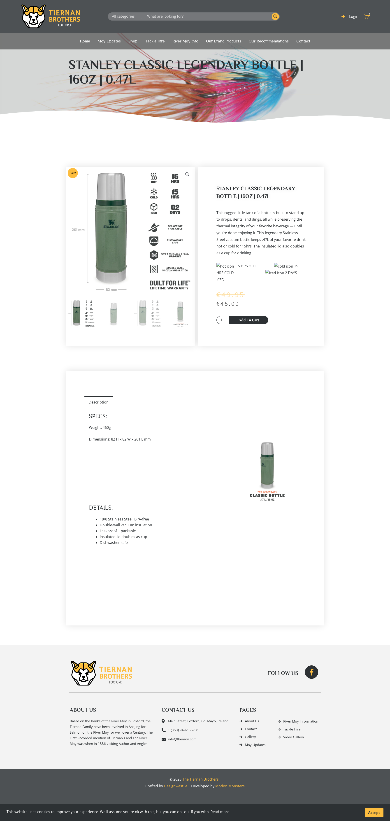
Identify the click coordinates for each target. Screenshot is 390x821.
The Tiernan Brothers (200, 779)
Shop (132, 41)
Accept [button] (374, 812)
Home (85, 41)
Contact (303, 41)
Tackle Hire (155, 41)
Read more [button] (220, 811)
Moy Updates (109, 41)
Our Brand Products (223, 41)
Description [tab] (99, 402)
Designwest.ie (175, 786)
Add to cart (249, 319)
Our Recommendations (269, 41)
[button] (187, 174)
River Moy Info (185, 41)
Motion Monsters (230, 786)
